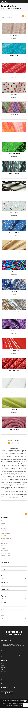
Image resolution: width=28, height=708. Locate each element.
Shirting (2, 525)
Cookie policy (4, 683)
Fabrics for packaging (6, 533)
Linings (2, 521)
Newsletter (3, 679)
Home (4, 8)
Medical (3, 548)
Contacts (3, 677)
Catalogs (3, 667)
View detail (13, 38)
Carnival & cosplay (5, 555)
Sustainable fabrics (5, 540)
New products (4, 543)
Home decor (4, 528)
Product (9, 8)
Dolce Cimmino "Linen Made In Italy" (9, 558)
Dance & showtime (5, 535)
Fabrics (2, 665)
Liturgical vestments (6, 538)
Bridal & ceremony (5, 530)
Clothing (3, 523)
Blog (2, 669)
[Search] (26, 514)
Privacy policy (4, 681)
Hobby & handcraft (5, 550)
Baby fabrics (4, 545)
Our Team (3, 671)
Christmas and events (6, 553)
